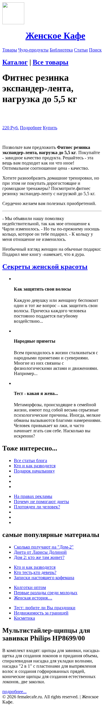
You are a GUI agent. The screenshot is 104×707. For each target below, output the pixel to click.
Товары (9, 49)
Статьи (81, 49)
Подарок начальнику (34, 470)
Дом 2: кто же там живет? (39, 557)
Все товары (50, 62)
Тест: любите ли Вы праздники (44, 607)
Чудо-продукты (33, 49)
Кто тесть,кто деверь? (35, 572)
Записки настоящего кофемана (44, 577)
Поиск (95, 49)
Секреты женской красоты (45, 266)
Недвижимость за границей (41, 612)
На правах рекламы (33, 496)
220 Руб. (10, 127)
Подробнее (31, 127)
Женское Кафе (55, 35)
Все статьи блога (30, 460)
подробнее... (14, 691)
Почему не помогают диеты (41, 501)
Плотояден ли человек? (37, 506)
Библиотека (61, 49)
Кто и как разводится (34, 465)
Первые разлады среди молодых (45, 592)
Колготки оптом (30, 587)
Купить (50, 127)
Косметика (24, 618)
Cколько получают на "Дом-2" (44, 546)
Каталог (15, 62)
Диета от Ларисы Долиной (40, 552)
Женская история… (33, 597)
